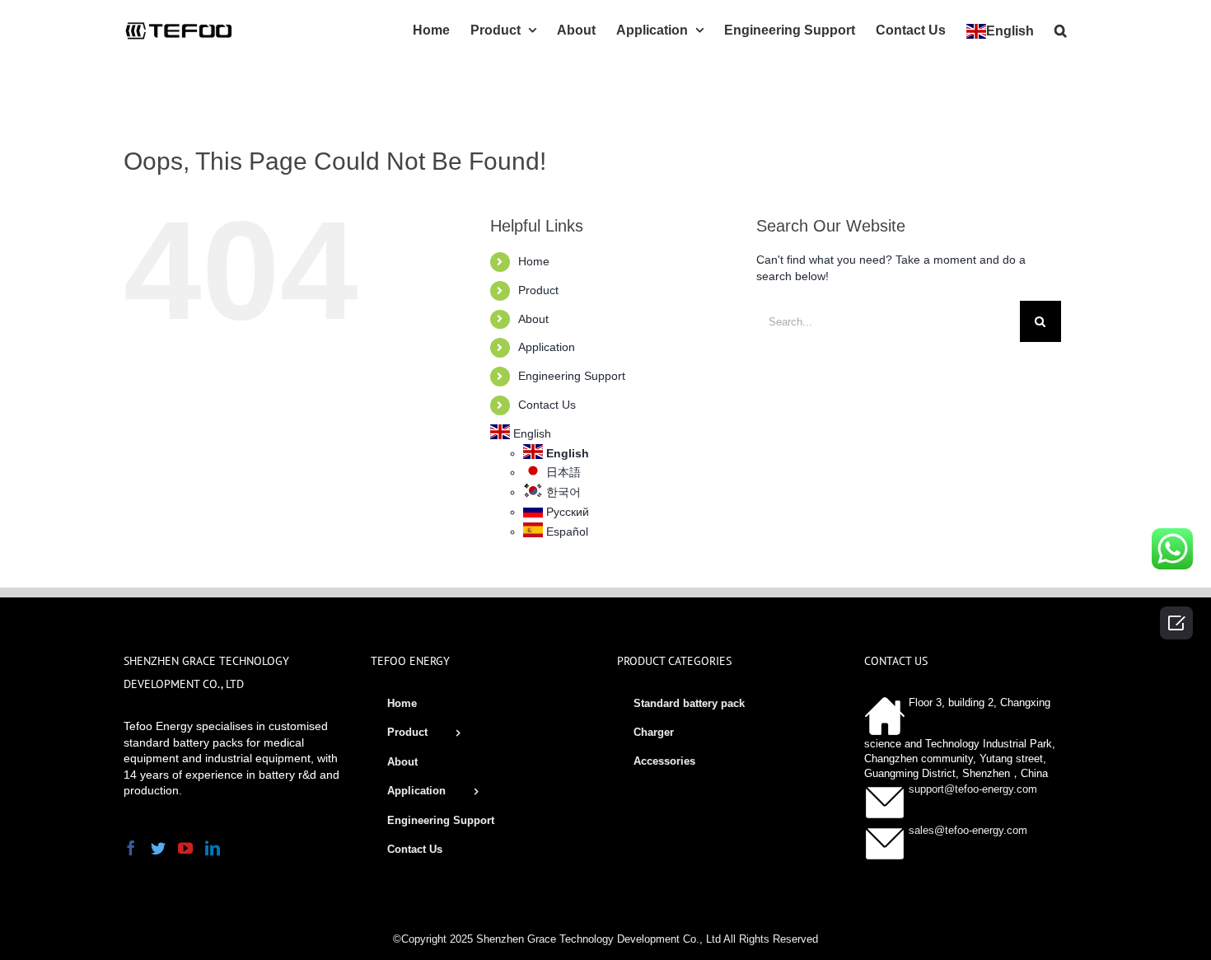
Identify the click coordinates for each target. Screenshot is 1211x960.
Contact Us (547, 404)
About (533, 318)
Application (546, 347)
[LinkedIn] (212, 848)
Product (538, 290)
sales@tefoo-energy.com (968, 830)
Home (533, 261)
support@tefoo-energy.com (973, 789)
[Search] (1060, 29)
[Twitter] (158, 848)
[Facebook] (131, 848)
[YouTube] (185, 848)
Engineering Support (571, 375)
